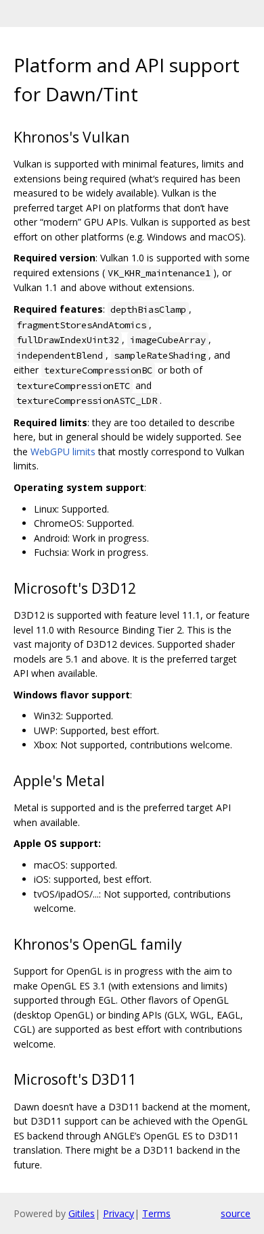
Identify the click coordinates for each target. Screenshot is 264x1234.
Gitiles (81, 1213)
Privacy (118, 1213)
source (235, 1213)
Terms (156, 1213)
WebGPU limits (62, 451)
